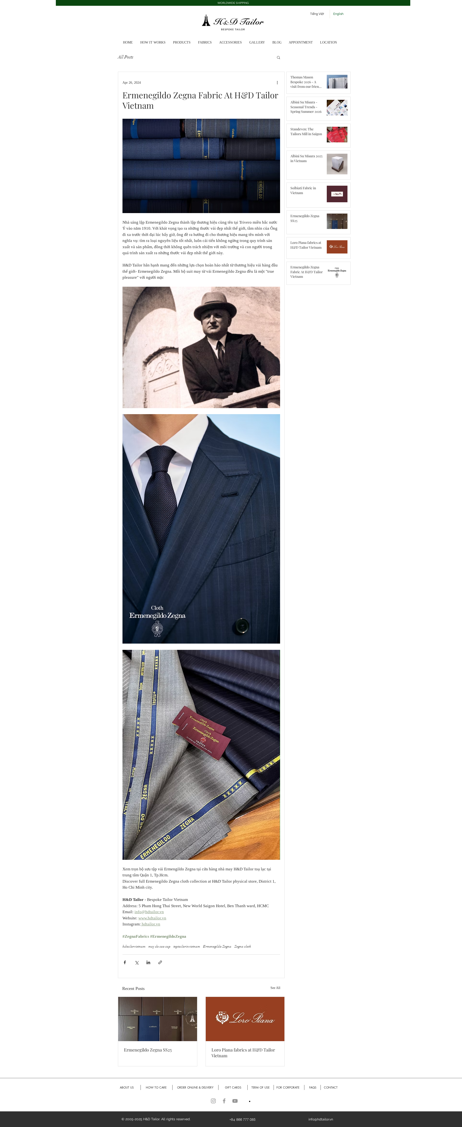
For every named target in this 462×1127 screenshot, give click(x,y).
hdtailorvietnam (134, 946)
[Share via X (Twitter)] (136, 962)
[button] (233, 3)
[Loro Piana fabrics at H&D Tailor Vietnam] (245, 1019)
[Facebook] (224, 1101)
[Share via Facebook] (124, 962)
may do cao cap (159, 946)
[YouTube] (235, 1101)
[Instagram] (213, 1101)
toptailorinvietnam (186, 946)
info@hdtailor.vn (320, 1119)
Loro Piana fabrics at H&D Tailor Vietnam (243, 1052)
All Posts (125, 57)
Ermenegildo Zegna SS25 (148, 1050)
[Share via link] (160, 962)
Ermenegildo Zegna (217, 946)
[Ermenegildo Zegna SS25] (157, 1019)
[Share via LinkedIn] (148, 962)
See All (275, 988)
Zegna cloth (242, 946)
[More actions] (277, 82)
